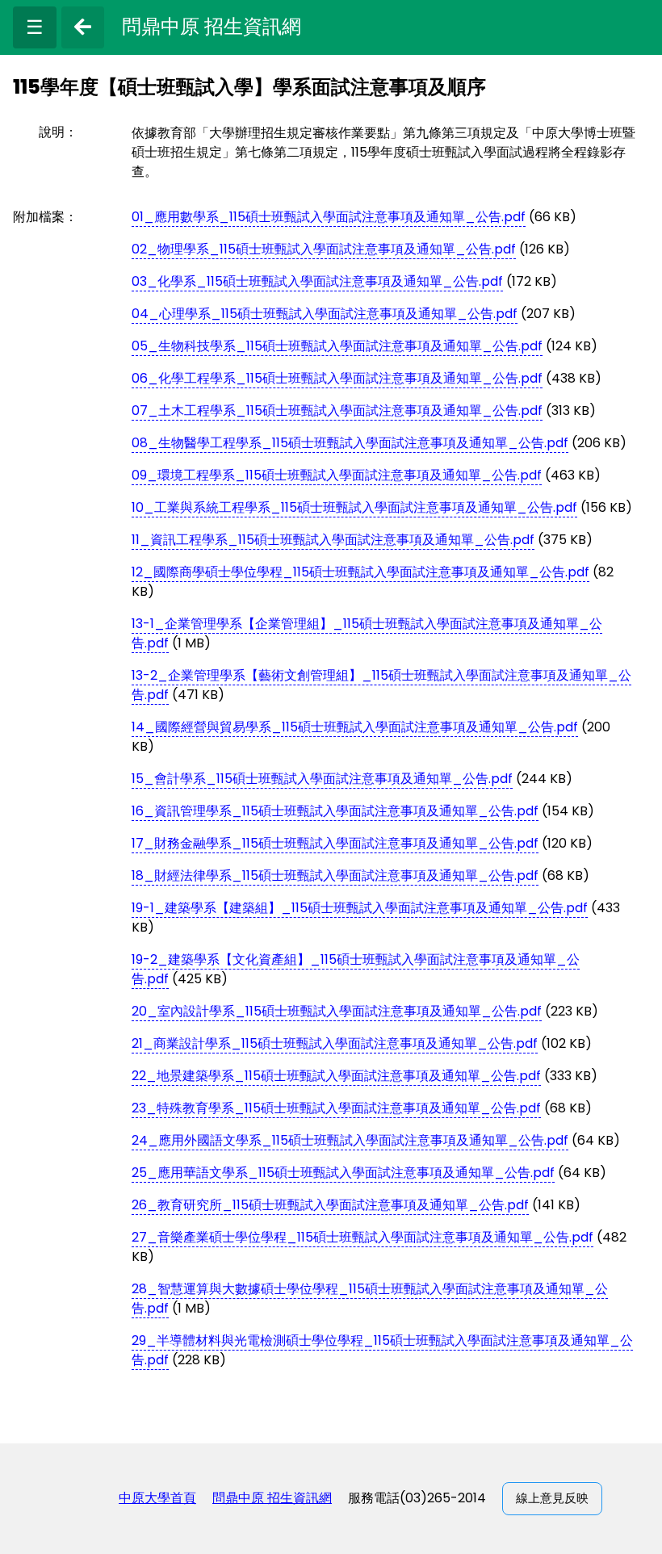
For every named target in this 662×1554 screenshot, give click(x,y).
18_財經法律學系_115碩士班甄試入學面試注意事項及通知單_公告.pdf (335, 875)
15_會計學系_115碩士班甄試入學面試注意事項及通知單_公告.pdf (322, 778)
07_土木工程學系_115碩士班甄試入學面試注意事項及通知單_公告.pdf (337, 410)
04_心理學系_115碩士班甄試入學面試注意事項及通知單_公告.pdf (324, 313)
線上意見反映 (552, 1497)
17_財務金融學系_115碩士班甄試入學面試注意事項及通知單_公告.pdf (335, 843)
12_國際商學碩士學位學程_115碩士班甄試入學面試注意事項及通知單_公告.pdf (360, 572)
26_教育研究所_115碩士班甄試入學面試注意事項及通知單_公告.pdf (330, 1205)
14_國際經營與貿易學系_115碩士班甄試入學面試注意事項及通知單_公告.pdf (355, 727)
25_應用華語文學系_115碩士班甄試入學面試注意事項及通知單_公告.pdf (343, 1172)
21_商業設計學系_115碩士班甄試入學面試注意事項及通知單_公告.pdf (335, 1043)
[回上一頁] (82, 27)
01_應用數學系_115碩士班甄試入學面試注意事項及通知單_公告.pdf (329, 216)
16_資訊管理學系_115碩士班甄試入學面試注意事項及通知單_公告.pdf (335, 811)
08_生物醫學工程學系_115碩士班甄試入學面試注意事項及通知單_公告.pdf (350, 443)
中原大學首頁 (157, 1498)
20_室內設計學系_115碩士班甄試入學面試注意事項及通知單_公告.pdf (337, 1011)
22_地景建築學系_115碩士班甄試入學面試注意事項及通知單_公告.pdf (336, 1075)
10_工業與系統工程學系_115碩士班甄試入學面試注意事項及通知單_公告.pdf (354, 507)
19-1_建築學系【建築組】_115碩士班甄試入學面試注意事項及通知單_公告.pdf (360, 907)
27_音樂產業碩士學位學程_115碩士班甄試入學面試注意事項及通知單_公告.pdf (362, 1237)
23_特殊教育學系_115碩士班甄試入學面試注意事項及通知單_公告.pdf (336, 1108)
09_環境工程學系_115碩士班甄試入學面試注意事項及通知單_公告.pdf (337, 475)
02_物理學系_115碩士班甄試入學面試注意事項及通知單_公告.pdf (324, 249)
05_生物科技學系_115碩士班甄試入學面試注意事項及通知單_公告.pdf (337, 346)
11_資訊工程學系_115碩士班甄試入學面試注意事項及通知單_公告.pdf (333, 539)
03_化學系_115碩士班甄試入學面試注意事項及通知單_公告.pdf (317, 281)
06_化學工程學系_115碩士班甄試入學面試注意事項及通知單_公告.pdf (337, 378)
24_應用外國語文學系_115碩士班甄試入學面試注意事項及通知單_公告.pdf (350, 1140)
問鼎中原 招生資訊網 (272, 1498)
